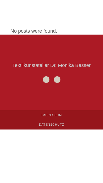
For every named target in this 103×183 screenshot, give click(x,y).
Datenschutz (51, 124)
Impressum (51, 115)
